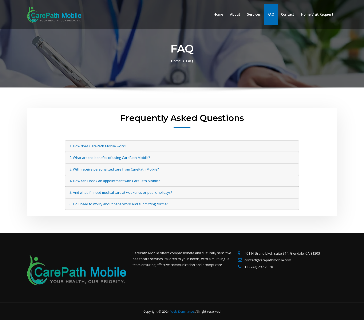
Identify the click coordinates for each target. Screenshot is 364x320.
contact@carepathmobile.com (268, 260)
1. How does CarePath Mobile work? (98, 146)
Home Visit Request (317, 14)
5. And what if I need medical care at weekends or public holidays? (121, 192)
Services (254, 14)
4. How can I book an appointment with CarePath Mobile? (115, 181)
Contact (287, 14)
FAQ (271, 14)
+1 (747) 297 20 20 (259, 267)
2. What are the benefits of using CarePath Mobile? (110, 157)
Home (218, 14)
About (235, 14)
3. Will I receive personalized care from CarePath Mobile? (114, 169)
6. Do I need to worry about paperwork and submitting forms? (119, 204)
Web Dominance (182, 311)
